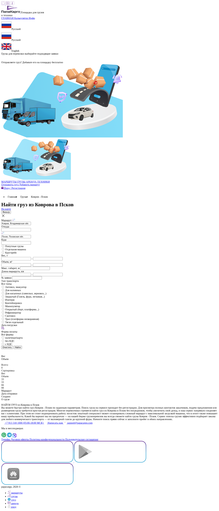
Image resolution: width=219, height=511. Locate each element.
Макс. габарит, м (10, 268)
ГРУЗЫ (21, 181)
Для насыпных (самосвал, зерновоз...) (25, 293)
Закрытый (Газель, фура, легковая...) (25, 296)
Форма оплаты (9, 331)
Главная (12, 196)
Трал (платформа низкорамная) (22, 319)
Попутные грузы (14, 246)
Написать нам (55, 423)
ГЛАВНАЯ (7, 18)
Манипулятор (12, 306)
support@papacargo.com (80, 423)
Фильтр (6, 212)
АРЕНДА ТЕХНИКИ (38, 181)
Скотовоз (10, 315)
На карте (6, 209)
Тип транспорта (10, 281)
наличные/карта (14, 337)
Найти (18, 347)
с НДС (8, 344)
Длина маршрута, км (12, 271)
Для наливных (13, 290)
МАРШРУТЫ (9, 181)
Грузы (23, 196)
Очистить (7, 347)
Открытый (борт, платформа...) (22, 309)
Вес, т (4, 255)
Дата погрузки (9, 325)
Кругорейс (11, 252)
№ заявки (6, 277)
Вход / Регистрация (14, 188)
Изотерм (9, 299)
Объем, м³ (6, 261)
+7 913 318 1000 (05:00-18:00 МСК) (24, 423)
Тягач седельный (14, 322)
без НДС (10, 341)
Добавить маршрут (29, 184)
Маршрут (6, 220)
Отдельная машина (15, 249)
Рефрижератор (13, 312)
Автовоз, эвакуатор (15, 287)
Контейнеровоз (13, 303)
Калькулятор (21, 18)
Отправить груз (10, 184)
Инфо (32, 18)
